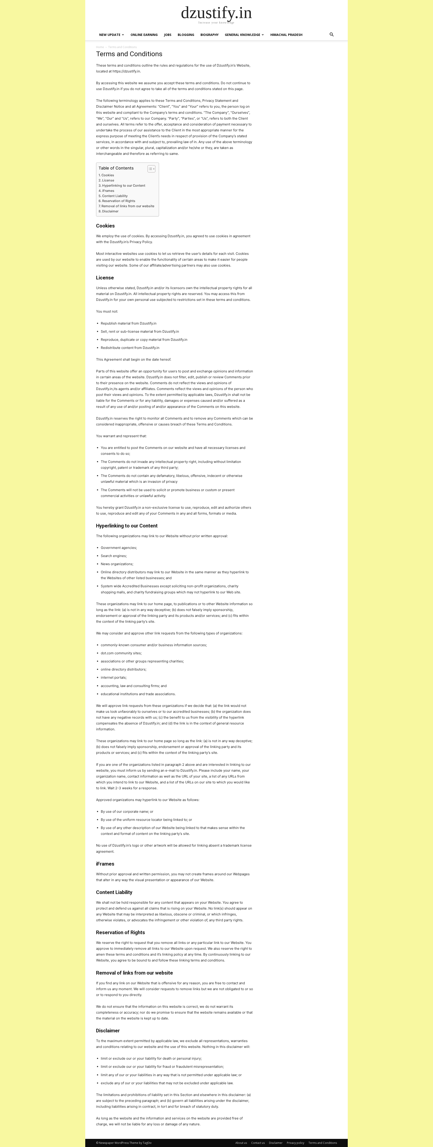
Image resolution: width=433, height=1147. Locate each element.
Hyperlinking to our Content (123, 185)
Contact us (258, 1143)
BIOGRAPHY (209, 35)
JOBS (167, 35)
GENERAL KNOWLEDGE (242, 35)
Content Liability (115, 196)
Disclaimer (110, 211)
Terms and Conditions (323, 1143)
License (108, 180)
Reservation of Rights (118, 201)
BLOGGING (186, 35)
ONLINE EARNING (144, 35)
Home (100, 47)
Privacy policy (295, 1143)
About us (241, 1143)
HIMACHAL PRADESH (286, 35)
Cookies (107, 175)
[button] (331, 35)
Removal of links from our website (127, 206)
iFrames (108, 191)
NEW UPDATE (109, 35)
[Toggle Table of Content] (149, 169)
